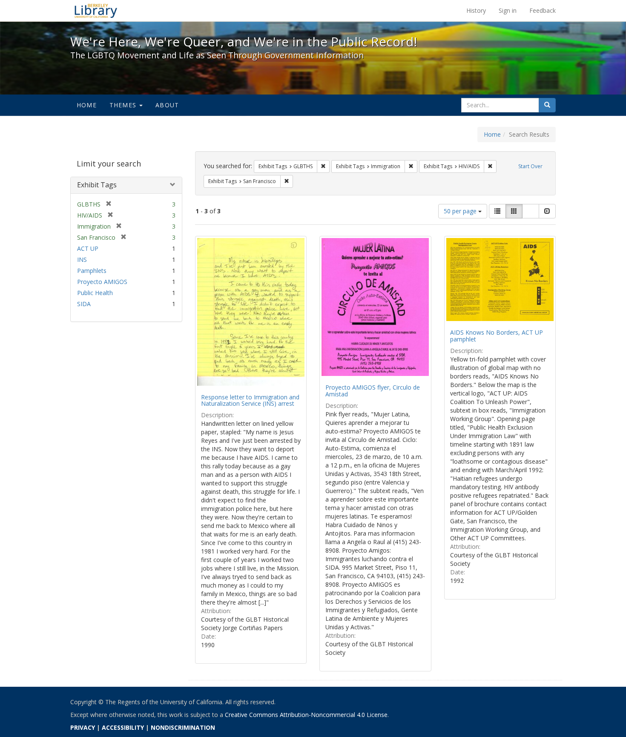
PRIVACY (82, 727)
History (476, 10)
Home (87, 105)
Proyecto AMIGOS (102, 282)
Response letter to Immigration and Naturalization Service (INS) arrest (250, 400)
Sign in (508, 10)
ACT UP (87, 248)
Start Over (530, 166)
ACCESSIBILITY (123, 727)
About (167, 105)
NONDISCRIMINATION (183, 727)
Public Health (95, 293)
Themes (123, 105)
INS (82, 259)
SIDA (84, 304)
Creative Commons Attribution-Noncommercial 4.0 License (306, 715)
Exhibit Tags (97, 184)
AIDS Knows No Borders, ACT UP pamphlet (496, 335)
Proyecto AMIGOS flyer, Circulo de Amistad (372, 390)
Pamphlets (91, 271)
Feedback (542, 10)
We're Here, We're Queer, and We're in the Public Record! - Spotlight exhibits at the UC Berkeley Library (96, 10)
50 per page (461, 211)
